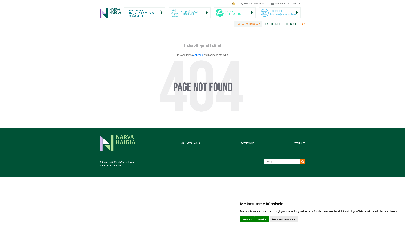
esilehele (198, 55)
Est (295, 3)
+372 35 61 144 (136, 16)
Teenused (292, 23)
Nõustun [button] (247, 219)
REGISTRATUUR (136, 10)
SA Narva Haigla (247, 23)
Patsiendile (273, 23)
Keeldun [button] (262, 219)
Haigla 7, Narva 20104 (254, 4)
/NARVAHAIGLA (282, 4)
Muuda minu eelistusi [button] (284, 219)
